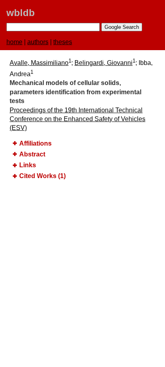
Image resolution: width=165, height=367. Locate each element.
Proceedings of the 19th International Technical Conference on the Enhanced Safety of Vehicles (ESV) (77, 119)
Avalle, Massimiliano (39, 62)
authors (37, 42)
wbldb (20, 12)
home (14, 42)
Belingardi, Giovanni (103, 62)
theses (62, 42)
